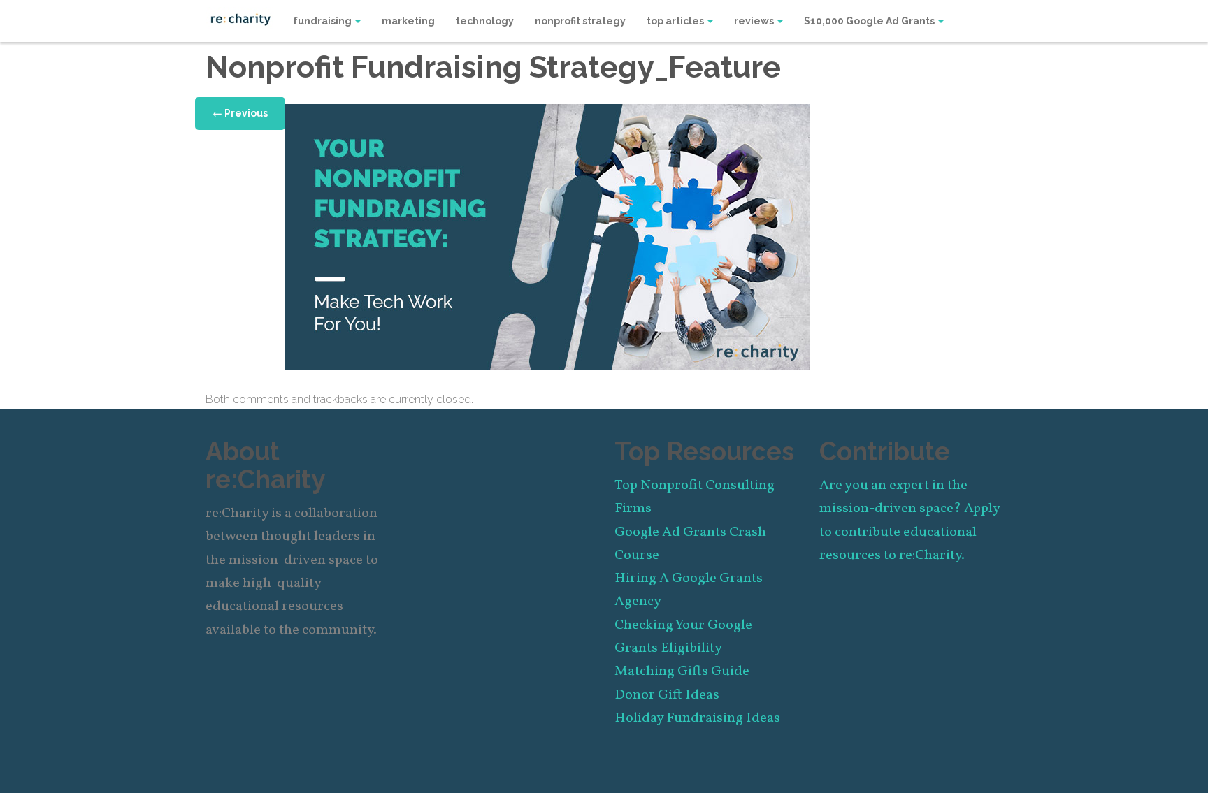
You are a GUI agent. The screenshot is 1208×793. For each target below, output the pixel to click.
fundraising (323, 21)
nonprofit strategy (580, 21)
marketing (408, 21)
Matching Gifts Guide (681, 671)
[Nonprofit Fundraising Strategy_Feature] (547, 235)
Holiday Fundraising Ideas (697, 718)
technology (485, 21)
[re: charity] (240, 18)
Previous (240, 113)
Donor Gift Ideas (666, 695)
